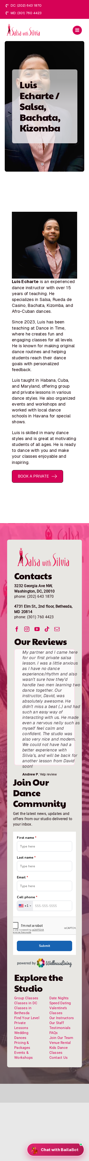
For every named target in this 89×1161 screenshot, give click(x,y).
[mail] (57, 629)
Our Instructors (61, 1018)
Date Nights (59, 998)
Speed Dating (60, 1003)
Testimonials (60, 1028)
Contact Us (58, 1057)
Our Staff (56, 1023)
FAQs (53, 1033)
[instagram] (26, 629)
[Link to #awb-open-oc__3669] (77, 30)
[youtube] (37, 629)
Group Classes (26, 998)
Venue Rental (60, 1043)
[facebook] (16, 629)
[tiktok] (47, 629)
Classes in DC (25, 1003)
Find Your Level (26, 1018)
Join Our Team (61, 1038)
